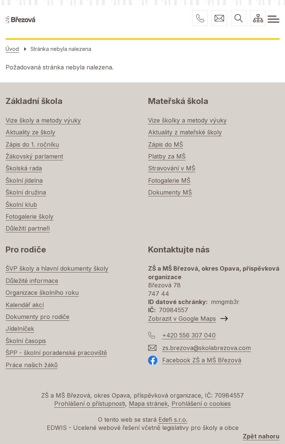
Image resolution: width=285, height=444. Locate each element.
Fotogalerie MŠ (169, 180)
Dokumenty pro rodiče (37, 316)
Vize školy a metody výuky (43, 120)
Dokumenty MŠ (170, 192)
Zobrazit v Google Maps (182, 318)
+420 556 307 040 (200, 18)
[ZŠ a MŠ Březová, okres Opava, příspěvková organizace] (20, 19)
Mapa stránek (148, 403)
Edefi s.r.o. (172, 419)
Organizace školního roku (42, 292)
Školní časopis (26, 341)
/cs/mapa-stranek (258, 18)
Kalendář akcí (25, 304)
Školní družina (26, 192)
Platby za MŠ (167, 156)
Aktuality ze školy (30, 132)
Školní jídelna (24, 180)
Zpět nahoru (261, 436)
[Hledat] (238, 18)
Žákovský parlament (34, 156)
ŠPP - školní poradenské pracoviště (56, 352)
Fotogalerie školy (29, 216)
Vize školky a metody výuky (187, 120)
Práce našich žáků (32, 365)
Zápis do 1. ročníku (32, 144)
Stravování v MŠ (171, 168)
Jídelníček (20, 328)
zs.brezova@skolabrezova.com (219, 18)
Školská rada (24, 168)
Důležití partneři (28, 228)
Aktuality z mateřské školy (185, 132)
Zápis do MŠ (165, 144)
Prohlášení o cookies (201, 403)
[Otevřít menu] (273, 19)
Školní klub (21, 204)
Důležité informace (32, 280)
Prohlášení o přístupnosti (89, 403)
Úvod (12, 49)
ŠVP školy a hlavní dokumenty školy (57, 268)
